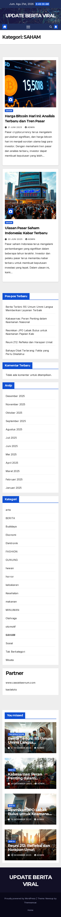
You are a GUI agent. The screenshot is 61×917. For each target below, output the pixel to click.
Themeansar (30, 902)
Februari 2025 (14, 479)
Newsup (49, 898)
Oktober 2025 (14, 412)
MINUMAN (12, 609)
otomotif (11, 626)
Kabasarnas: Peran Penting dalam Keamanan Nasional (26, 778)
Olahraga (11, 618)
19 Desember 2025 (21, 819)
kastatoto (11, 689)
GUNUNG (12, 559)
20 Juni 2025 (15, 239)
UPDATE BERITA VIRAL (30, 16)
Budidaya (11, 526)
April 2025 (12, 462)
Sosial (9, 643)
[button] (50, 26)
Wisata (10, 660)
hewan (10, 568)
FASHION (12, 551)
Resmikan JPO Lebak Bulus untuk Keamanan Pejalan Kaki (29, 814)
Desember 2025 (15, 396)
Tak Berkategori (15, 651)
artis (8, 509)
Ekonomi (11, 534)
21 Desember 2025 (21, 748)
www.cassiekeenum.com (20, 682)
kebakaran (12, 584)
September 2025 (16, 421)
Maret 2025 (13, 471)
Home (30, 910)
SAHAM (9, 111)
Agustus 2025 (14, 429)
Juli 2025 (11, 437)
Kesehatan (12, 593)
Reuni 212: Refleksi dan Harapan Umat (29, 342)
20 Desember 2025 (22, 783)
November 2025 (15, 404)
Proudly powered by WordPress (20, 898)
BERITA (10, 518)
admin (31, 127)
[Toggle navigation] (28, 27)
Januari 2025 (14, 487)
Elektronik (12, 543)
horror (10, 576)
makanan (11, 601)
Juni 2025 (12, 446)
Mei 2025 (11, 454)
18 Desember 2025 (21, 855)
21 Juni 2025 (15, 127)
